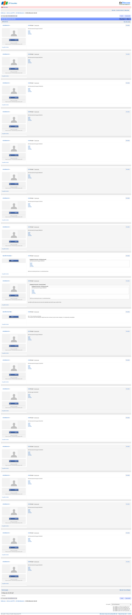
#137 (29, 331)
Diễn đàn (113, 10)
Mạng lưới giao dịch (123, 613)
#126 (29, 83)
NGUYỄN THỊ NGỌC (7, 255)
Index (29, 30)
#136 (29, 311)
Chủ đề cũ (5, 21)
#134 (29, 255)
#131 (29, 169)
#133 (29, 227)
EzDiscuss (3, 13)
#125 (29, 54)
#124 (29, 25)
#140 (29, 417)
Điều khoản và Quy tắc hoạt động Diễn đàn (108, 613)
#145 (29, 561)
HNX (29, 31)
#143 (29, 504)
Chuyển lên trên (5, 47)
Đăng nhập (5, 7)
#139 (29, 389)
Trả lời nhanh (5, 590)
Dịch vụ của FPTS (11, 13)
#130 (29, 140)
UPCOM (29, 34)
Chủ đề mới (126, 21)
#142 (29, 475)
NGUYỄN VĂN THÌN (7, 311)
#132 (29, 198)
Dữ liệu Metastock (20, 13)
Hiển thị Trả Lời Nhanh (125, 590)
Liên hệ (129, 613)
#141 (29, 446)
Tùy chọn (122, 19)
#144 (29, 532)
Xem (128, 19)
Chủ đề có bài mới (120, 10)
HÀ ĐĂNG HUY (6, 25)
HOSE (29, 33)
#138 (29, 360)
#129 (29, 111)
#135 (29, 280)
